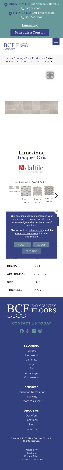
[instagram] (40, 331)
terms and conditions (26, 233)
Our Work (31, 415)
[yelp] (27, 331)
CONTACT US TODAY (31, 323)
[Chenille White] (26, 191)
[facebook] (21, 331)
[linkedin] (34, 331)
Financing (31, 396)
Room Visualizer (31, 401)
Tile (28, 58)
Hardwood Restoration (31, 392)
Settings (31, 251)
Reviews (31, 429)
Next (56, 194)
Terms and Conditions (32, 459)
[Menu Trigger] (55, 41)
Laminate (31, 359)
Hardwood (31, 355)
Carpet (31, 350)
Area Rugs (31, 373)
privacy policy (36, 230)
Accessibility (32, 450)
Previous (6, 194)
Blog (31, 424)
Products (37, 58)
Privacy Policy (31, 456)
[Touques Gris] (14, 187)
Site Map (31, 453)
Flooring (18, 58)
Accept (23, 244)
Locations (31, 420)
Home (7, 58)
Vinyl (31, 364)
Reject (40, 244)
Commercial (31, 377)
